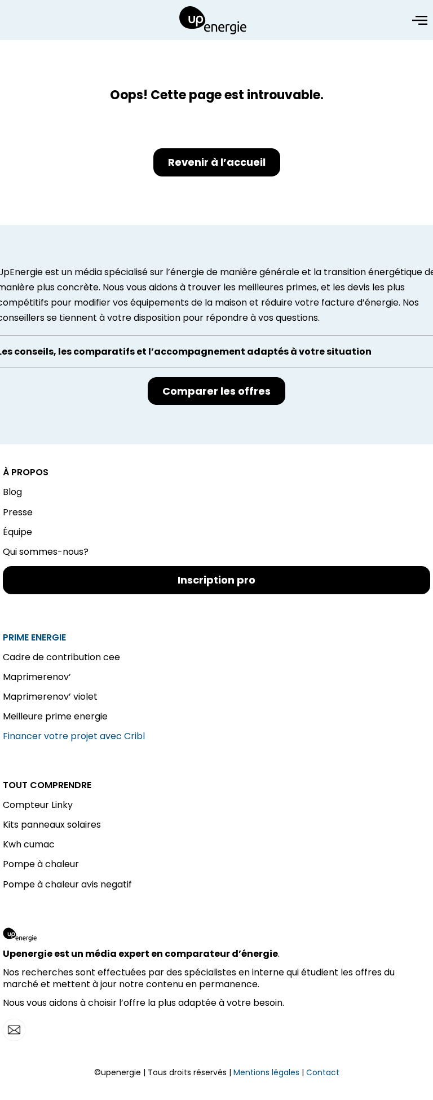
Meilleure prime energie (55, 716)
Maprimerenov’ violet (50, 696)
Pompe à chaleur (41, 864)
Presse (18, 512)
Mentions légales (266, 1072)
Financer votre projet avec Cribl (74, 736)
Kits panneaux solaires (52, 824)
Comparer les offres (216, 391)
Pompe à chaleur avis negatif (67, 884)
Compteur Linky (38, 804)
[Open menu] (419, 20)
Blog (12, 491)
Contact (322, 1072)
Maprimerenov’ (37, 676)
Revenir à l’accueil (217, 162)
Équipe (17, 531)
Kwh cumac (29, 844)
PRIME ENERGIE (34, 637)
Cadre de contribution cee (61, 657)
